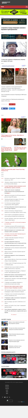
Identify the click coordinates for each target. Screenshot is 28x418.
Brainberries (3, 133)
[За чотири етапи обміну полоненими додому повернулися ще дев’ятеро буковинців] (4, 329)
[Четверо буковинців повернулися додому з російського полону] (4, 335)
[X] (7, 397)
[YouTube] (5, 397)
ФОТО (7, 393)
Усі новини (13, 314)
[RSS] (9, 397)
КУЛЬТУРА (7, 388)
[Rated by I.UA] (10, 401)
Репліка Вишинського (8, 352)
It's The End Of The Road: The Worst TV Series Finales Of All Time (6, 149)
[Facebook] (3, 397)
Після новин (5, 366)
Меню (2, 7)
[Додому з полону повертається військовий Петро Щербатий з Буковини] (4, 323)
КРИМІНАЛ (7, 387)
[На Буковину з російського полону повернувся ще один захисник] (4, 347)
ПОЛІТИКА (7, 385)
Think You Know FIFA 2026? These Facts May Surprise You (13, 170)
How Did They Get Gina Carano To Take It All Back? (20, 149)
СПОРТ (7, 390)
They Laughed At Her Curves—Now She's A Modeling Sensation (12, 136)
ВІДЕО (7, 391)
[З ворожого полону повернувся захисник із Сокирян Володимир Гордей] (4, 341)
